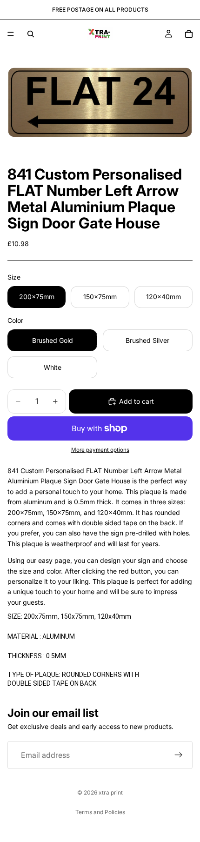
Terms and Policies (100, 812)
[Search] (30, 34)
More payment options (100, 450)
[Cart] (189, 34)
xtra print (111, 792)
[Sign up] (178, 755)
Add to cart (136, 401)
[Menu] (10, 34)
